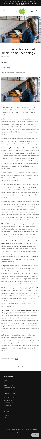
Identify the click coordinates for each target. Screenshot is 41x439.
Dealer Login (8, 400)
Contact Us (7, 415)
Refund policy (14, 432)
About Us (7, 380)
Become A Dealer (9, 385)
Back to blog (22, 366)
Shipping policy (15, 435)
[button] (4, 11)
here (16, 359)
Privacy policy (23, 432)
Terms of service (33, 432)
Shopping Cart (8, 403)
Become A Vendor (9, 387)
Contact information (26, 435)
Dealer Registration (10, 398)
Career (6, 383)
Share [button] (5, 62)
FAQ (5, 418)
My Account (7, 405)
